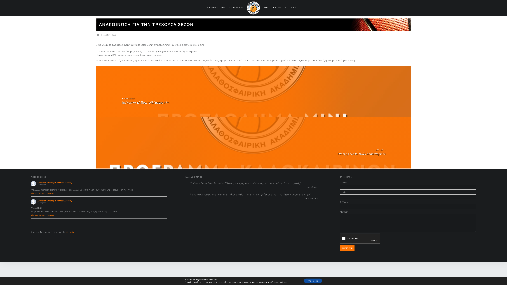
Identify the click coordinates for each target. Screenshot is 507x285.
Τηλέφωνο (344, 202)
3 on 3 (266, 7)
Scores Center (236, 7)
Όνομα (343, 183)
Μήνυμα (344, 212)
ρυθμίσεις (284, 282)
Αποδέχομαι (313, 281)
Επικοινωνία (290, 7)
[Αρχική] (253, 8)
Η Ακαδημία (212, 7)
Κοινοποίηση (51, 193)
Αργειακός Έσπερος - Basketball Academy (54, 183)
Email (343, 192)
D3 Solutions (71, 232)
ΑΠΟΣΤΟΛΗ (347, 248)
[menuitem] (212, 4)
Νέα (223, 7)
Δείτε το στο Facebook (37, 193)
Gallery (277, 7)
